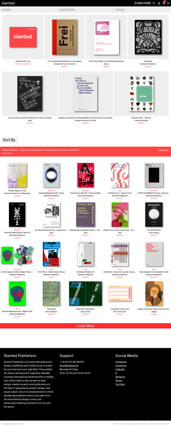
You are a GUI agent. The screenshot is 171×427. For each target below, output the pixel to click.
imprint (116, 424)
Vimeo (118, 380)
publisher (67, 9)
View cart (163, 150)
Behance (120, 376)
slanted (8, 3)
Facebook (120, 365)
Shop (120, 9)
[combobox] (10, 140)
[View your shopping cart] (164, 3)
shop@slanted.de (69, 365)
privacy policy (126, 424)
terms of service (141, 424)
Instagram (121, 361)
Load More (85, 326)
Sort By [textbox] (9, 139)
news (6, 9)
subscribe (142, 3)
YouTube (120, 384)
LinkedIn (120, 369)
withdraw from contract (159, 424)
